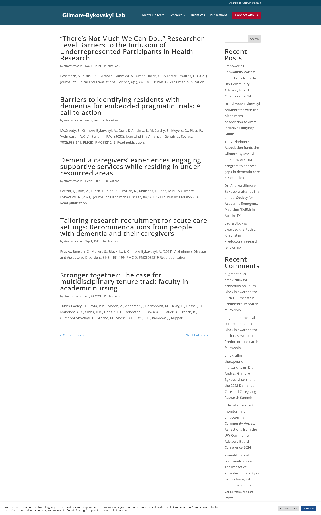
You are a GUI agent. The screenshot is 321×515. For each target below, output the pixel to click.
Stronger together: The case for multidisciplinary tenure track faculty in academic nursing (124, 281)
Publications (218, 15)
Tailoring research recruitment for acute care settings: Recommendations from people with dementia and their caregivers (133, 227)
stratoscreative (73, 66)
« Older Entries (72, 335)
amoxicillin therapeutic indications (234, 361)
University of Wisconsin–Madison (244, 3)
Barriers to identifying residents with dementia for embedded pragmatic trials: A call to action (130, 106)
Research (175, 15)
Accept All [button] (309, 508)
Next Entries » (197, 335)
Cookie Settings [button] (288, 508)
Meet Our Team (153, 15)
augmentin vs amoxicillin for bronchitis (236, 280)
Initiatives (198, 15)
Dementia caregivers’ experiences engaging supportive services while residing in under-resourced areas (131, 166)
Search (254, 39)
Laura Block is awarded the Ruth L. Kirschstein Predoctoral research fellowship (241, 235)
